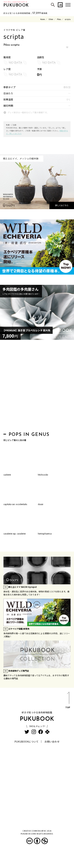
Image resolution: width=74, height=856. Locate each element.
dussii (40, 504)
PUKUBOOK (16, 5)
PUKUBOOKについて (26, 741)
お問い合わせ (52, 741)
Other (51, 19)
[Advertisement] (37, 387)
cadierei (7, 474)
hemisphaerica (45, 533)
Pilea (59, 19)
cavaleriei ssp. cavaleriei (14, 533)
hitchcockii (43, 474)
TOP (67, 707)
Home (42, 19)
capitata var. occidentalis (15, 504)
